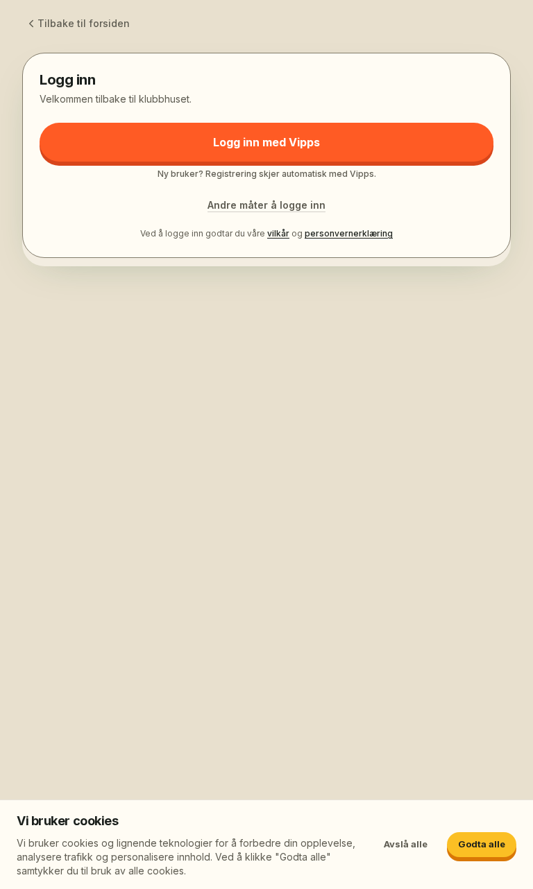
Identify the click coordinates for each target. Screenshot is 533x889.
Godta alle (481, 843)
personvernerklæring (349, 233)
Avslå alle (406, 843)
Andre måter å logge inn (266, 205)
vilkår (278, 233)
